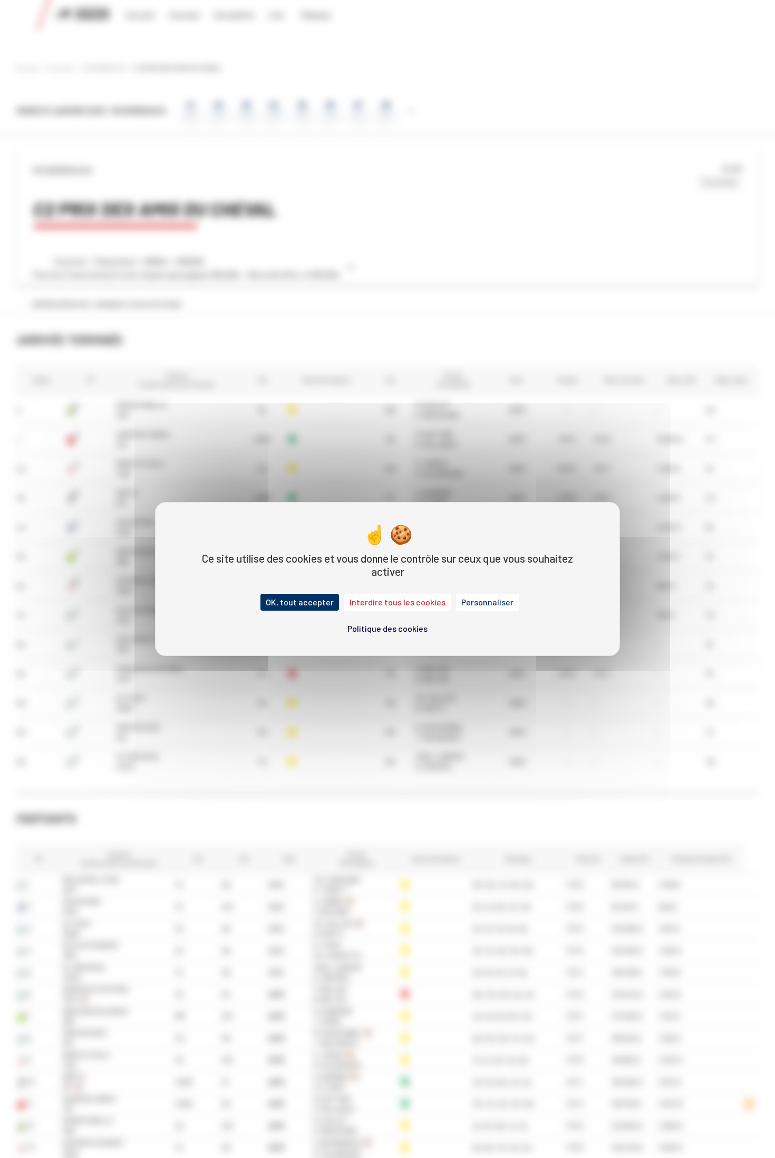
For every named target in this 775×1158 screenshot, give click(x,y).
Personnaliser (487, 602)
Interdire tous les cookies (397, 602)
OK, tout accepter (300, 602)
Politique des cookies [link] (387, 628)
